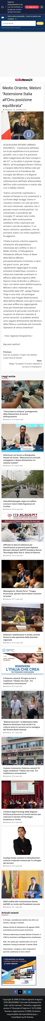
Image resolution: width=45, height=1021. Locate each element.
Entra (40, 23)
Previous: (20, 355)
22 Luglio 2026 (18, 555)
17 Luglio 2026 (18, 599)
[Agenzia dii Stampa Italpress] (19, 970)
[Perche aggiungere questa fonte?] (42, 7)
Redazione (8, 110)
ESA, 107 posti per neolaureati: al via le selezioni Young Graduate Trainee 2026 (20, 943)
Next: (25, 363)
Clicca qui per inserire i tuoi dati (10, 27)
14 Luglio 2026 (18, 643)
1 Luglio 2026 (18, 907)
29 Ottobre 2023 (21, 110)
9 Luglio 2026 (18, 686)
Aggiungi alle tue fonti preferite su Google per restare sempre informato (15, 7)
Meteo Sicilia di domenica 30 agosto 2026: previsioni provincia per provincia (21, 928)
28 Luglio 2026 (18, 509)
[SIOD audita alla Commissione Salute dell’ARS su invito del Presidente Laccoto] (23, 884)
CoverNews (16, 1017)
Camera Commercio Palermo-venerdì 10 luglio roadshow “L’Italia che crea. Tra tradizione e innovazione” (21, 771)
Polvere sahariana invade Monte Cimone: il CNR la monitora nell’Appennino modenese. (22, 935)
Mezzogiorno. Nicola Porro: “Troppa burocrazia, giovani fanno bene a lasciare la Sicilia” (22, 594)
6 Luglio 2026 (18, 776)
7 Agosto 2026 (18, 465)
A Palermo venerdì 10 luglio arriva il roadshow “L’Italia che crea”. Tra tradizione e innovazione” (19, 681)
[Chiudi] (5, 7)
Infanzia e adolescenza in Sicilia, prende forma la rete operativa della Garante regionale (21, 637)
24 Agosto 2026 (18, 419)
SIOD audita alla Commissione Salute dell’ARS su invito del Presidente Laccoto (21, 902)
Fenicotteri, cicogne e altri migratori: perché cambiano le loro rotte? (19, 950)
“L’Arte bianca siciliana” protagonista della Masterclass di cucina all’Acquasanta (20, 414)
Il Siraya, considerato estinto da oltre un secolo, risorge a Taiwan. (21, 921)
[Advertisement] (22, 54)
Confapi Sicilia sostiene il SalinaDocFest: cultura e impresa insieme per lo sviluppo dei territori (22, 860)
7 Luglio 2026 (18, 732)
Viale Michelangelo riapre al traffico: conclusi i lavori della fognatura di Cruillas (20, 504)
